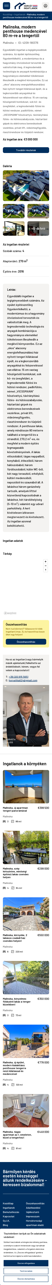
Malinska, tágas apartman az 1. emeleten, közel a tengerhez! (17, 1134)
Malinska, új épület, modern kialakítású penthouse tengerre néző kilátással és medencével (14, 1068)
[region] (26, 1257)
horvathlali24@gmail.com (23, 680)
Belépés (45, 5)
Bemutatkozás (11, 1212)
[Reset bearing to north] (45, 570)
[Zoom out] (45, 566)
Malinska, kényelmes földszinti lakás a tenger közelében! (17, 1001)
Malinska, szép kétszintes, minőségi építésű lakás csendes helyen (16, 873)
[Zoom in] (45, 561)
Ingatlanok (19, 14)
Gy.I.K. (6, 1220)
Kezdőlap (7, 14)
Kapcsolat (8, 1216)
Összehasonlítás (26, 641)
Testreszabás (26, 1271)
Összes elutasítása (26, 1278)
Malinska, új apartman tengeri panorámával (15, 809)
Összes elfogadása (26, 1263)
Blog (5, 1225)
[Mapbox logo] (10, 613)
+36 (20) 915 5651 (18, 676)
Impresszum (32, 1216)
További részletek (26, 150)
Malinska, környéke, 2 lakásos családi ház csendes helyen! (15, 938)
